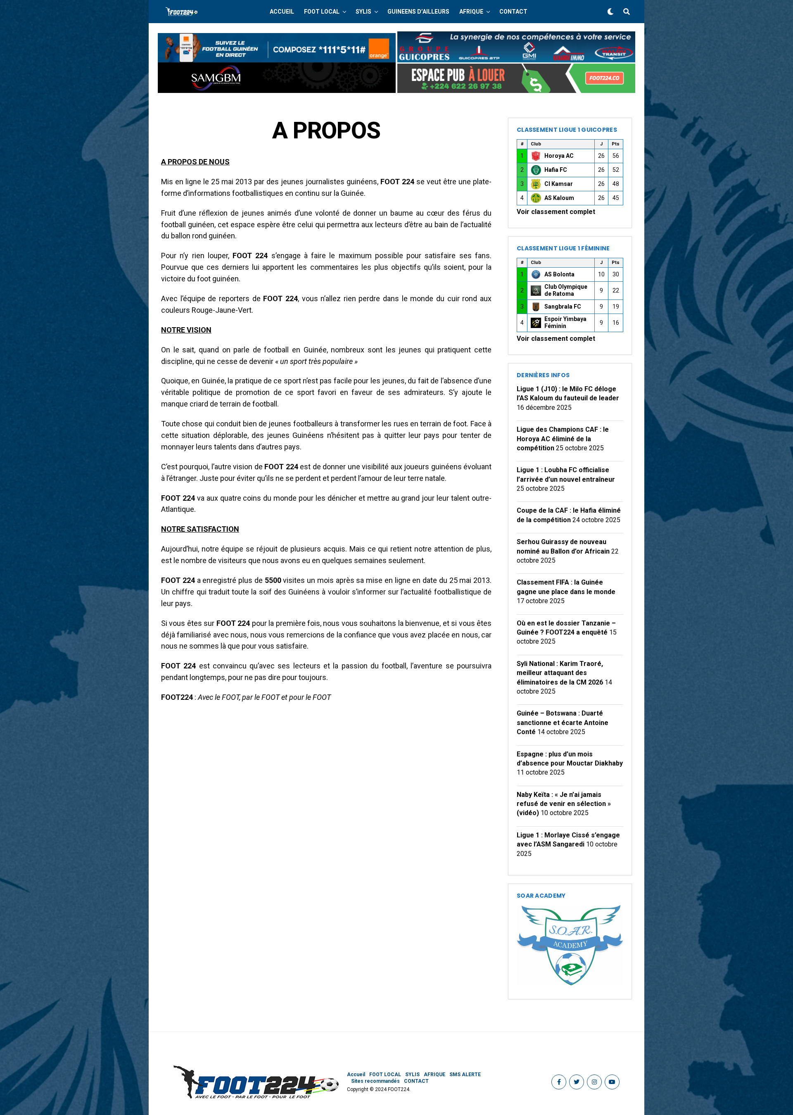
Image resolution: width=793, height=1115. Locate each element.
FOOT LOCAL (322, 11)
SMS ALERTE (465, 1074)
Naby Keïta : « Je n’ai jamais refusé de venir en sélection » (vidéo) (564, 804)
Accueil (282, 11)
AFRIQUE (471, 11)
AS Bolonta (559, 274)
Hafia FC (555, 169)
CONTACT (513, 11)
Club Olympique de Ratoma (565, 290)
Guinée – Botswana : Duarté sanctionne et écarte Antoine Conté (562, 722)
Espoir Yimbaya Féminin (565, 323)
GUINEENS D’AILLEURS (418, 11)
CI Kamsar (558, 184)
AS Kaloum (559, 198)
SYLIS (363, 11)
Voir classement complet (556, 212)
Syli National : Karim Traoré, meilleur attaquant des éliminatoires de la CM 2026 (560, 673)
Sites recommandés (375, 1081)
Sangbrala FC (562, 306)
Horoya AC (559, 155)
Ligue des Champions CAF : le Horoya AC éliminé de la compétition (563, 439)
